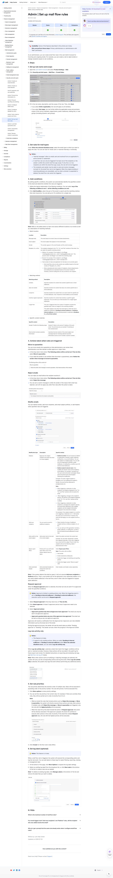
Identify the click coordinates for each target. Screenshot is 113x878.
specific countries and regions (39, 36)
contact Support (59, 34)
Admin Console (32, 8)
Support (49, 856)
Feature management (42, 8)
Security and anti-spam (65, 8)
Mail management (53, 8)
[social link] (11, 870)
